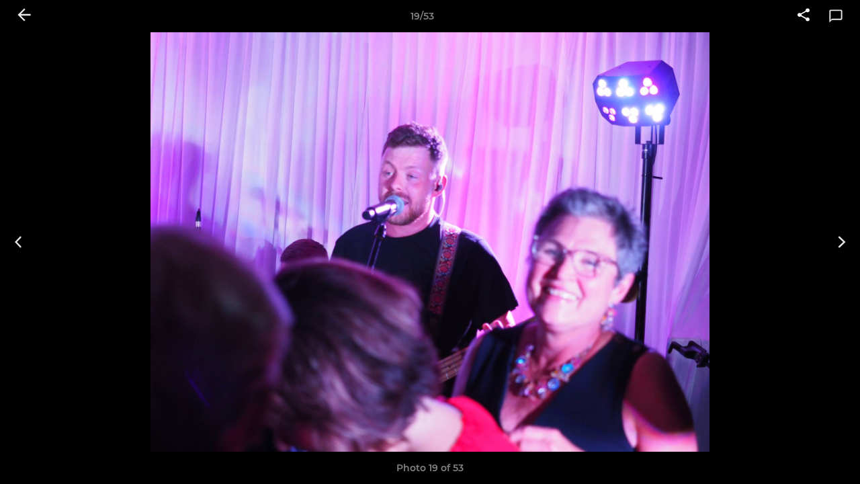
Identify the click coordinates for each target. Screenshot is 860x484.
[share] (804, 16)
